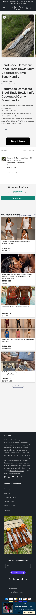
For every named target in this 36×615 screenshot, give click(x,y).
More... (19, 612)
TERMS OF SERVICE (10, 506)
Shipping (3, 83)
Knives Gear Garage (12, 440)
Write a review (18, 198)
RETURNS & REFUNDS (11, 497)
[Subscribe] (28, 566)
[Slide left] (14, 61)
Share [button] (5, 129)
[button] (4, 8)
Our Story (7, 489)
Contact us (7, 510)
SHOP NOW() (29, 612)
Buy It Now (18, 141)
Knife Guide (7, 493)
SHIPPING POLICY (9, 502)
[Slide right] (22, 61)
